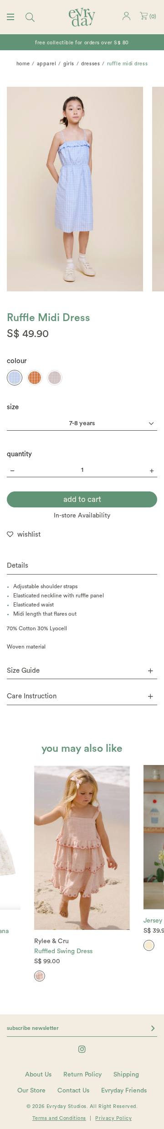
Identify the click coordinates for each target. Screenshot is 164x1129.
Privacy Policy (113, 1118)
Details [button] (17, 565)
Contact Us (73, 1090)
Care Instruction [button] (31, 696)
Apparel (46, 63)
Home (23, 63)
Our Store (31, 1090)
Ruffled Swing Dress (63, 951)
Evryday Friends (124, 1090)
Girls (68, 63)
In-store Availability (82, 515)
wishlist (29, 534)
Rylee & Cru (51, 941)
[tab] (82, 566)
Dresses (90, 63)
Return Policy (82, 1074)
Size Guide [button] (23, 670)
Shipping (126, 1074)
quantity (19, 454)
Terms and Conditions (59, 1118)
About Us (38, 1074)
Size (13, 407)
